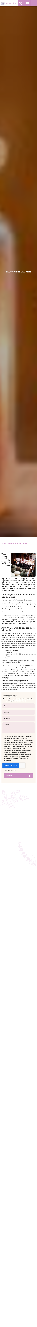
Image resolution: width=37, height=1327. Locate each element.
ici (9, 760)
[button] (34, 3)
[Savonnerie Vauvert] (23, 565)
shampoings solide (20, 681)
